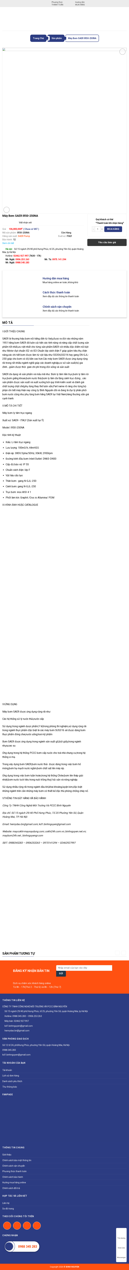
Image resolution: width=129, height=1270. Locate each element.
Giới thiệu (6, 1154)
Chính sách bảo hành (12, 1177)
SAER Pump (24, 236)
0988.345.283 (22, 262)
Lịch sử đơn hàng (10, 1075)
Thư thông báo (9, 1087)
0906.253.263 (22, 259)
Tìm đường (121, 1238)
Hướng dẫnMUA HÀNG (80, 3)
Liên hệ (5, 1203)
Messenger (121, 1257)
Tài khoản (7, 1070)
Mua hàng (113, 229)
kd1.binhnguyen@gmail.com (18, 1026)
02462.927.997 (21, 1021)
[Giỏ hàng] (124, 19)
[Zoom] (6, 210)
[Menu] (4, 19)
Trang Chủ (38, 38)
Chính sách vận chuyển (13, 1166)
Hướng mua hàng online (14, 1182)
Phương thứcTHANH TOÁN (57, 3)
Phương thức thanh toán (14, 1171)
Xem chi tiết (8, 243)
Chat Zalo (121, 1248)
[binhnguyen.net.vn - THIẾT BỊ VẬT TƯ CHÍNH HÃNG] (64, 19)
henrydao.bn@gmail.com (16, 1030)
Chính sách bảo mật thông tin (16, 1160)
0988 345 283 (27, 1246)
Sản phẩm (57, 38)
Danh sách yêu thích (12, 1081)
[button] (117, 953)
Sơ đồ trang (8, 1208)
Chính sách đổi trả (11, 1188)
